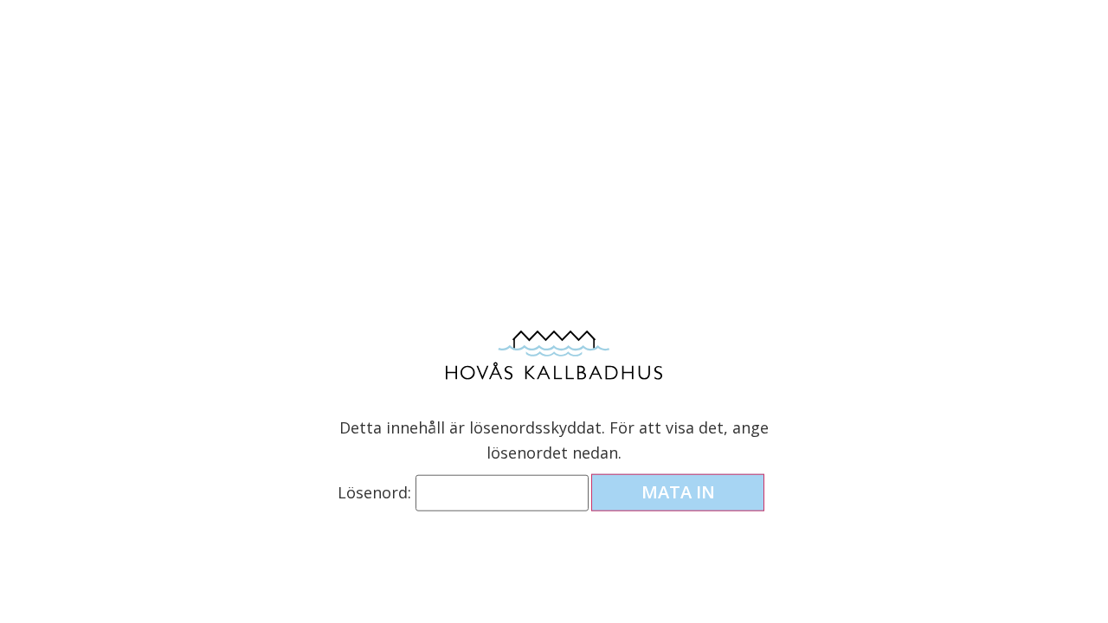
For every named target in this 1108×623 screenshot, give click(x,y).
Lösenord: (377, 491)
